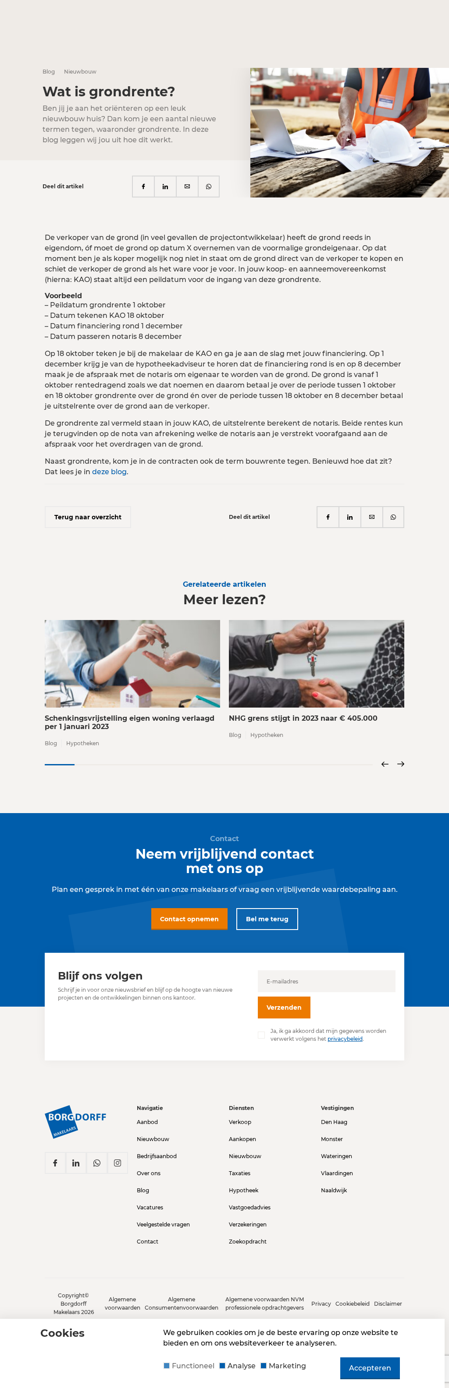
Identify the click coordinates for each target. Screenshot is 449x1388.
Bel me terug (267, 919)
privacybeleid (345, 1039)
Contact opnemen (189, 919)
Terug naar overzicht (87, 517)
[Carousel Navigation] (392, 765)
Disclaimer (388, 1303)
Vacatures (150, 1207)
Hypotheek (243, 1190)
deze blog (109, 472)
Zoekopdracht (248, 1241)
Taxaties (239, 1173)
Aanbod (147, 1122)
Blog (143, 1190)
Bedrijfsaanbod (157, 1156)
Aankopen (242, 1139)
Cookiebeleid (352, 1303)
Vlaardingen (337, 1173)
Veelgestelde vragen (163, 1224)
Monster (332, 1139)
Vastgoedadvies (250, 1207)
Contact (147, 1241)
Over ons (148, 1173)
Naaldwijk (334, 1190)
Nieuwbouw (153, 1139)
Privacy (321, 1303)
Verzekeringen (248, 1224)
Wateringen (336, 1156)
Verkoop (240, 1122)
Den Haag (334, 1122)
